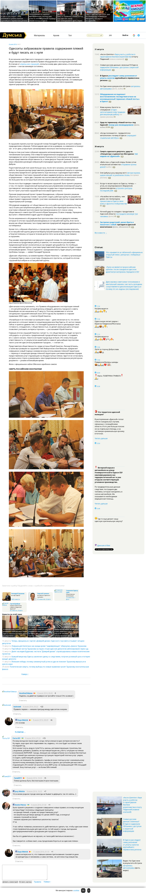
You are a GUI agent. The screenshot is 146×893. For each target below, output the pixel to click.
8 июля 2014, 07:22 (33, 738)
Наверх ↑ (25, 674)
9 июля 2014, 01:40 (38, 805)
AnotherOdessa (25, 693)
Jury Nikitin (20, 791)
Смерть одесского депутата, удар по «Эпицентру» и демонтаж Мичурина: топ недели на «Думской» (98, 17)
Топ (70, 35)
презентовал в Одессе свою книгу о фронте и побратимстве (113, 202)
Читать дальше (101, 438)
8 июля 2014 (13, 44)
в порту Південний (119, 58)
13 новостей (70, 597)
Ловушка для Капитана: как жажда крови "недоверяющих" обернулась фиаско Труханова (49, 646)
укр (110, 35)
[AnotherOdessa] (9, 691)
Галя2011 (18, 778)
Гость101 (16, 738)
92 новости (13, 610)
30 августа (99, 146)
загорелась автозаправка (129, 866)
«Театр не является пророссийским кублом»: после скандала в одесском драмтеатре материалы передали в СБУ (122, 269)
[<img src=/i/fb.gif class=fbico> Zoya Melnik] (9, 724)
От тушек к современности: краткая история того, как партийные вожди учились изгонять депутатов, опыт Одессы (39, 631)
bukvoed (17, 706)
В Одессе (104, 76)
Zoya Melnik (22, 720)
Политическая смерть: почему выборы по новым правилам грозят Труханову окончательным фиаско (45, 668)
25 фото (20, 610)
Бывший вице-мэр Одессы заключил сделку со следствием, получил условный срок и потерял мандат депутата (46, 657)
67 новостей (41, 599)
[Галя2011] (6, 776)
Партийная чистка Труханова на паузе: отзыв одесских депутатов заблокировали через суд (50, 649)
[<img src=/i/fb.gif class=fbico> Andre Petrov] (6, 809)
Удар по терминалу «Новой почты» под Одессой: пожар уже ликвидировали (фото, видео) (70, 18)
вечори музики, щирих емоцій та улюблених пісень (120, 174)
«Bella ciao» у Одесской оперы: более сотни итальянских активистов (118, 163)
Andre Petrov (20, 805)
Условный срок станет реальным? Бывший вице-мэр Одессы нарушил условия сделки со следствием (15, 632)
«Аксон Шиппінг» (107, 54)
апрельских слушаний (29, 64)
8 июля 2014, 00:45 (45, 693)
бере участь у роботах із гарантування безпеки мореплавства (117, 55)
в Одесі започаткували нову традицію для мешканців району (112, 112)
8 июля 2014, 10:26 (34, 778)
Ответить (23, 700)
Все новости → (101, 233)
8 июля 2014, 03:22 (30, 706)
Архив (56, 35)
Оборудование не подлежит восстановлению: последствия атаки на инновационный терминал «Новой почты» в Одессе (42, 17)
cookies (76, 890)
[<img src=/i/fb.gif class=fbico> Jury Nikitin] (6, 796)
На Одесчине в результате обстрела (115, 86)
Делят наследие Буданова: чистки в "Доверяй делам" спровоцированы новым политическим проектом (45, 652)
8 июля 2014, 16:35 (34, 791)
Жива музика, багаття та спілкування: (110, 108)
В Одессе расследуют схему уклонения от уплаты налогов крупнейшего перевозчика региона (14, 18)
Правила (37, 882)
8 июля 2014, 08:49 (40, 720)
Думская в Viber (103, 545)
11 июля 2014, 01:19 (41, 852)
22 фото (48, 599)
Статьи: (99, 247)
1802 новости (15, 599)
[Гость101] (6, 738)
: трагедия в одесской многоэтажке (118, 225)
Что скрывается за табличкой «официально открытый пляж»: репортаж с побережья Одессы (124, 254)
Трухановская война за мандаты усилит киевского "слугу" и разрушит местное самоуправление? (66, 632)
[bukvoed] (6, 705)
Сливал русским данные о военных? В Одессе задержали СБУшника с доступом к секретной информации (132, 825)
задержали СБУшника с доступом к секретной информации (119, 68)
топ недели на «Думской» (119, 155)
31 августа (99, 49)
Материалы (39, 35)
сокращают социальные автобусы (118, 136)
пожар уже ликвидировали (121, 125)
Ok (83, 890)
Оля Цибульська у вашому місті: (113, 173)
